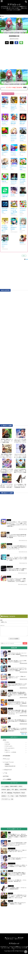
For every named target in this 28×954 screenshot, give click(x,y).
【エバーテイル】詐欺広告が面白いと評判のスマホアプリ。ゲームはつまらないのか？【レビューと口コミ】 (17, 844)
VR (2, 792)
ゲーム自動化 (9, 566)
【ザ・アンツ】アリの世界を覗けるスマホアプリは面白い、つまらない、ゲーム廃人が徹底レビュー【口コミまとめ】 (17, 896)
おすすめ (6, 776)
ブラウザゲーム (6, 799)
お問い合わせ (10, 938)
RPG (8, 532)
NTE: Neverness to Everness (13, 227)
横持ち (17, 789)
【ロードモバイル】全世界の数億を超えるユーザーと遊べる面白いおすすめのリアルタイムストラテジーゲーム (17, 547)
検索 (25, 643)
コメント (2, 625)
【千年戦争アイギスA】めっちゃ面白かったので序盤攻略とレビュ (6, 471)
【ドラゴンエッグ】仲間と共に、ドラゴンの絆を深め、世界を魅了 (6, 486)
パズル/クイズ (11, 700)
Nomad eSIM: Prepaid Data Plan (5, 210)
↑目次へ (24, 255)
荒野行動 (22, 242)
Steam (23, 792)
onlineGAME (23, 789)
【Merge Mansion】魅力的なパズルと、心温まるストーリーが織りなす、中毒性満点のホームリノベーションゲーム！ (17, 703)
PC (5, 792)
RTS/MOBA (9, 544)
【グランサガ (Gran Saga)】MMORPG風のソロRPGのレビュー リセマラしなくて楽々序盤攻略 (16, 536)
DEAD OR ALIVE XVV (10, 766)
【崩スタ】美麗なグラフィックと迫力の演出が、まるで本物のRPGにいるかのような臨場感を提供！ (17, 729)
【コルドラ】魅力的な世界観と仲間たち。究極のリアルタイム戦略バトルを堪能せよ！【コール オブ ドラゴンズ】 (17, 874)
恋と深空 (13, 194)
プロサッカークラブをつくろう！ (5, 244)
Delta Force (22, 194)
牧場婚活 (7, 764)
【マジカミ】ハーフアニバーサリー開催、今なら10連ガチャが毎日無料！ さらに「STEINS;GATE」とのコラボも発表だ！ (17, 580)
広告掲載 (21, 937)
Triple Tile (4, 181)
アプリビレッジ (14, 4)
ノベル (5, 773)
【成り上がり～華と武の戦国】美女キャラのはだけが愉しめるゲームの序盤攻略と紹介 (17, 721)
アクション (6, 759)
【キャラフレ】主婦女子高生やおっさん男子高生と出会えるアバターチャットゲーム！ (17, 685)
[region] (14, 57)
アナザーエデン (8, 746)
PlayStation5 (22, 796)
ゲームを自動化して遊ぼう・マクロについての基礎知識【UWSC (20, 486)
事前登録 (9, 792)
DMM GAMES (13, 786)
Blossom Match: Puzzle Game (23, 167)
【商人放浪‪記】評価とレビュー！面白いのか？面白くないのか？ (6, 456)
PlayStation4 (16, 792)
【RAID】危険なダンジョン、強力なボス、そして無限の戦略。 (6, 441)
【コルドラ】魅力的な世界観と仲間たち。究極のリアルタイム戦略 (20, 471)
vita (12, 799)
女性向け (4, 796)
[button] (7, 42)
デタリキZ (7, 744)
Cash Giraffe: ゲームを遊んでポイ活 (23, 181)
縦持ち (9, 789)
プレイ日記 (11, 796)
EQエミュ (7, 750)
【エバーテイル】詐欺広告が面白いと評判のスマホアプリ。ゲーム (20, 441)
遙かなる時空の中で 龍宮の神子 (23, 227)
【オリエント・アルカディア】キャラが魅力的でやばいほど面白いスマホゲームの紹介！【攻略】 (17, 559)
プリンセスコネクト (10, 748)
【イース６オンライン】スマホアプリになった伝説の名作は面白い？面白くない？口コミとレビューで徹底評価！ (17, 669)
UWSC (20, 786)
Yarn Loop (4, 135)
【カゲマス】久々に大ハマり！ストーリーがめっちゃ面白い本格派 (20, 456)
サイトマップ (19, 938)
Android (4, 789)
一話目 (16, 796)
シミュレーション (11, 682)
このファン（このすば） (11, 752)
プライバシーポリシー (11, 937)
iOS (13, 789)
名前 (1, 620)
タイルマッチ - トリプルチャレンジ (23, 210)
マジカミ (9, 520)
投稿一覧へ (24, 733)
